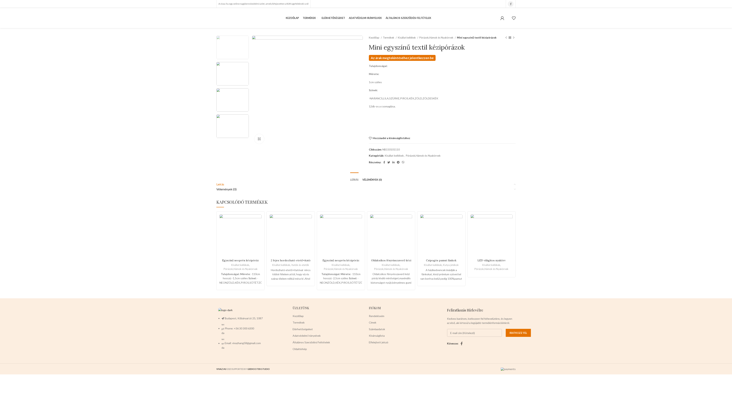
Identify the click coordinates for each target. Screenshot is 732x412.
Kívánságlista (377, 335)
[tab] (354, 177)
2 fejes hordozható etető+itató (291, 260)
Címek (372, 322)
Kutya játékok (451, 264)
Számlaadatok (377, 329)
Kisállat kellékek (407, 37)
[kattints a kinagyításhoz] (259, 139)
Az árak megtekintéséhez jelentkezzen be (402, 58)
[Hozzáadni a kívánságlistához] (513, 217)
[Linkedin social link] (393, 162)
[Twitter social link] (388, 162)
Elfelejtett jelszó (378, 342)
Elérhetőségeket (303, 329)
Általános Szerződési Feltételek (311, 342)
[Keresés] (508, 18)
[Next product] (514, 38)
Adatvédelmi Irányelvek (307, 335)
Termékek (389, 37)
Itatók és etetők (300, 264)
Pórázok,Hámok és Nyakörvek (436, 37)
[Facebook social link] (511, 4)
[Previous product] (506, 38)
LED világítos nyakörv (492, 260)
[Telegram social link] (398, 162)
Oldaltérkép (300, 349)
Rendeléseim (376, 316)
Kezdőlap (374, 37)
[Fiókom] (502, 18)
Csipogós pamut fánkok (441, 260)
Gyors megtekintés (513, 225)
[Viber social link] (403, 162)
